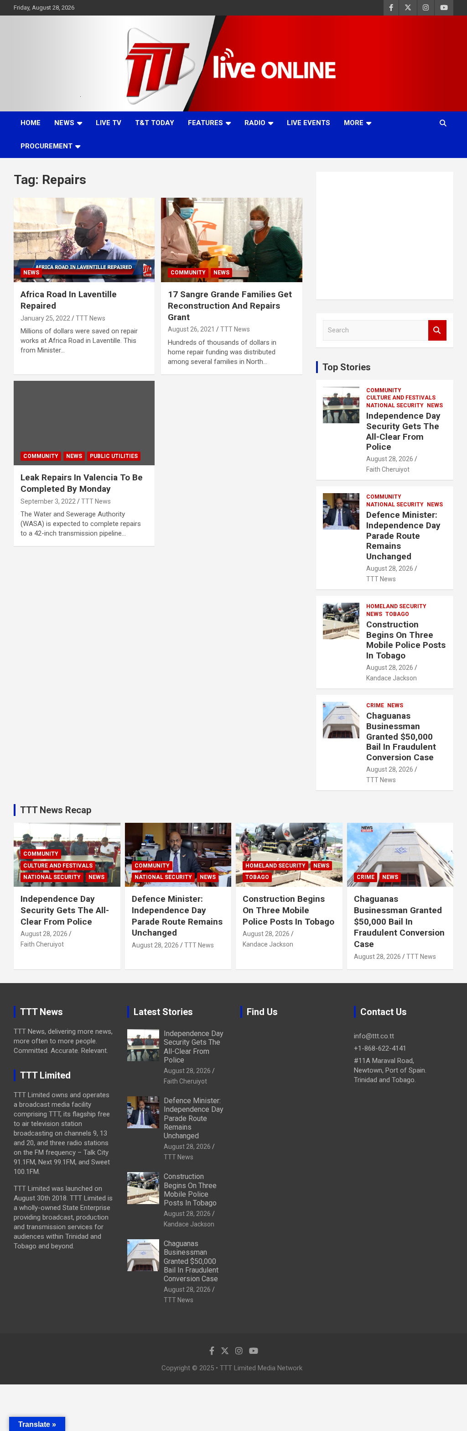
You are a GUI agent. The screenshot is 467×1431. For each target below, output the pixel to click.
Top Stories (346, 367)
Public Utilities (114, 456)
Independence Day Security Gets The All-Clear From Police (403, 431)
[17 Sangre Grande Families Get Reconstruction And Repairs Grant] (231, 240)
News (64, 123)
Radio (254, 123)
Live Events (308, 123)
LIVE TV (108, 123)
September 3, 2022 (48, 501)
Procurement (47, 146)
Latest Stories (163, 1011)
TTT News (90, 318)
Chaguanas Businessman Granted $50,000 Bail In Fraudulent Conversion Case (401, 736)
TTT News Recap (55, 810)
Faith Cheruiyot (388, 469)
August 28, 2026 (389, 459)
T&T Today (154, 123)
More (353, 123)
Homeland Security (396, 606)
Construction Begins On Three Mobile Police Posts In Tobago (406, 640)
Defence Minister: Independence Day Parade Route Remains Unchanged (403, 536)
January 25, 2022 (45, 318)
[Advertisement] (384, 236)
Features (205, 123)
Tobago (397, 614)
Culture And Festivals (401, 398)
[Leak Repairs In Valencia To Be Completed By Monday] (84, 423)
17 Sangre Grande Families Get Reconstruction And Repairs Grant (230, 305)
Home (31, 123)
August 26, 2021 (191, 329)
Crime (375, 705)
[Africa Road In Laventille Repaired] (84, 240)
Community (188, 272)
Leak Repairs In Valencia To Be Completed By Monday (82, 483)
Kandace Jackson (391, 678)
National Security (395, 405)
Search (437, 330)
